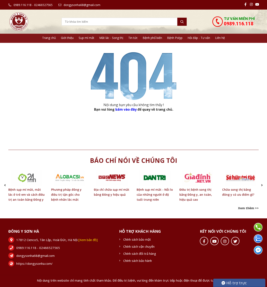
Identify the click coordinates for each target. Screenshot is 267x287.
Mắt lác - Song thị (111, 38)
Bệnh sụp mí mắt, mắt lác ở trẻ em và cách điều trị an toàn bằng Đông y (26, 195)
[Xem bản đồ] (88, 240)
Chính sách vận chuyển (139, 246)
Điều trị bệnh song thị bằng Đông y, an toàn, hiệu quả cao (195, 195)
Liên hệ (220, 38)
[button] (5, 185)
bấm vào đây (126, 109)
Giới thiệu (67, 38)
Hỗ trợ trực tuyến (234, 283)
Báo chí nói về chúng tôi (133, 160)
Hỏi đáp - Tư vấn (199, 38)
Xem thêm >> (248, 208)
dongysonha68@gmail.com (81, 5)
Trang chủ (49, 38)
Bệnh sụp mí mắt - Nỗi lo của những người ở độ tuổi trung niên (155, 195)
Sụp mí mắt (86, 38)
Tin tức (133, 38)
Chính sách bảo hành (137, 261)
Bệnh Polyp (175, 38)
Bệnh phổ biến (152, 38)
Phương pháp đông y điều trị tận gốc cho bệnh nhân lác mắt (66, 195)
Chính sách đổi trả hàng (139, 253)
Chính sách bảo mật (137, 239)
